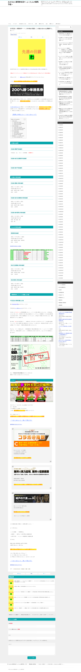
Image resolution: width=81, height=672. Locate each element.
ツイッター (15, 23)
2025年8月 (61, 155)
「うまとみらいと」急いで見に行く (21, 420)
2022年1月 (61, 265)
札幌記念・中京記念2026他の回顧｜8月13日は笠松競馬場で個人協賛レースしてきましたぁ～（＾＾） (65, 68)
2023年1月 (61, 234)
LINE (36, 23)
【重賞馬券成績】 (16, 132)
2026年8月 (61, 124)
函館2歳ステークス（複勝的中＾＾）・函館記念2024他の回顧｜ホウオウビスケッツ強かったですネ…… (20, 614)
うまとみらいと (15, 107)
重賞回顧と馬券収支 (14, 34)
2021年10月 (61, 272)
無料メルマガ (41, 23)
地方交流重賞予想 (62, 287)
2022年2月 (61, 262)
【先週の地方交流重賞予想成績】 (19, 123)
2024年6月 (61, 191)
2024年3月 (61, 198)
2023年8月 (61, 216)
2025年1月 (61, 173)
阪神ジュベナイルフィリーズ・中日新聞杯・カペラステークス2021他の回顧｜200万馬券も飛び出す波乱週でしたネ (32, 597)
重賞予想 (60, 300)
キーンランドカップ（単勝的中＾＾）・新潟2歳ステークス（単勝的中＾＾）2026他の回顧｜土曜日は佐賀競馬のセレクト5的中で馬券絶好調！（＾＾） (65, 51)
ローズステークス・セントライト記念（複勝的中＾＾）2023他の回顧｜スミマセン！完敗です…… (29, 602)
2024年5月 (61, 193)
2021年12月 (61, 267)
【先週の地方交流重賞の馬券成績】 (19, 128)
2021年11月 (61, 270)
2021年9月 (61, 275)
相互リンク (51, 23)
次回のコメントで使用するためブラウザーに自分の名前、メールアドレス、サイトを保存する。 (28, 640)
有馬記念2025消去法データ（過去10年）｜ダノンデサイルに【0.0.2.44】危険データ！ (65, 92)
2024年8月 (61, 186)
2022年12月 (61, 237)
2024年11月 (61, 178)
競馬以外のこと (62, 297)
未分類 (60, 289)
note (46, 23)
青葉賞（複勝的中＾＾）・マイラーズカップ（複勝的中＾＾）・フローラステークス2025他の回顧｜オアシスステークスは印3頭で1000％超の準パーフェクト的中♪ (34, 581)
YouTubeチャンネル (22, 23)
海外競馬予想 (61, 292)
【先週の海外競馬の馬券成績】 (19, 129)
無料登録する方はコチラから (16, 424)
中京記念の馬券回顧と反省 (18, 137)
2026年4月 (61, 135)
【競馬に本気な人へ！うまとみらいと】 (24, 114)
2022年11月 (61, 239)
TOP (18, 664)
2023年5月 (61, 224)
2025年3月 (61, 168)
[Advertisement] (40, 14)
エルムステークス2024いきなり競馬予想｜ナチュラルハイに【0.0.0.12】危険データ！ (65, 117)
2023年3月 (61, 229)
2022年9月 (61, 244)
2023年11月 (61, 209)
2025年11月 (61, 147)
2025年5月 (61, 163)
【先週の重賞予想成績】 (18, 122)
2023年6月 (61, 221)
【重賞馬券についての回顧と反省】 (18, 135)
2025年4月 (61, 165)
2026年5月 (61, 132)
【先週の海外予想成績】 (18, 124)
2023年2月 (61, 232)
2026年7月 (61, 127)
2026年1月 (61, 142)
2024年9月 (61, 183)
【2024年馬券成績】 (15, 130)
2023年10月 (61, 211)
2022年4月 (61, 257)
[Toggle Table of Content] (24, 119)
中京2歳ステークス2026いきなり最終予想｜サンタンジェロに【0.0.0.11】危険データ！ (65, 39)
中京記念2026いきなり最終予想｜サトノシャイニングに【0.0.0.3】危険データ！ (65, 83)
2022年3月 (61, 260)
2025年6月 (61, 160)
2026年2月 (61, 140)
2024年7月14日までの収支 (15, 246)
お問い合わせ (58, 23)
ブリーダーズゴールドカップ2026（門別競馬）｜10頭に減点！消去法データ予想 (65, 44)
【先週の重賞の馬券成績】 (18, 127)
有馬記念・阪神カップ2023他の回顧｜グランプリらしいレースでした (25, 586)
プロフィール (30, 23)
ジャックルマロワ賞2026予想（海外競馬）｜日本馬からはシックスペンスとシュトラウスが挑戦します (65, 74)
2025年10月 (61, 150)
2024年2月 (61, 201)
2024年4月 (61, 196)
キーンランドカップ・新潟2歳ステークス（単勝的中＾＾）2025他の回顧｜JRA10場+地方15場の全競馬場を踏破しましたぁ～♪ (34, 591)
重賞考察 (60, 305)
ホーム (10, 23)
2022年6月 (61, 252)
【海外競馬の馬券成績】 (18, 134)
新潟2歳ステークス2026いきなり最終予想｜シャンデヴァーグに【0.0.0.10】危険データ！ (65, 63)
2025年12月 (61, 145)
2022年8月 (61, 247)
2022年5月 (61, 255)
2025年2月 (61, 170)
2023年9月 (61, 214)
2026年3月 (61, 137)
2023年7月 (61, 219)
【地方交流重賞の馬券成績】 (18, 133)
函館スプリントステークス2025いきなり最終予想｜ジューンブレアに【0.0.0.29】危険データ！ (65, 103)
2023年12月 (61, 206)
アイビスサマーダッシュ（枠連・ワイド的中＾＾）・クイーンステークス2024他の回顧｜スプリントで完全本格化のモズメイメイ (43, 614)
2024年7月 (61, 188)
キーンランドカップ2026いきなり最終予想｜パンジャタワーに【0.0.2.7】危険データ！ (65, 58)
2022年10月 (61, 242)
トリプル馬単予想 (62, 284)
